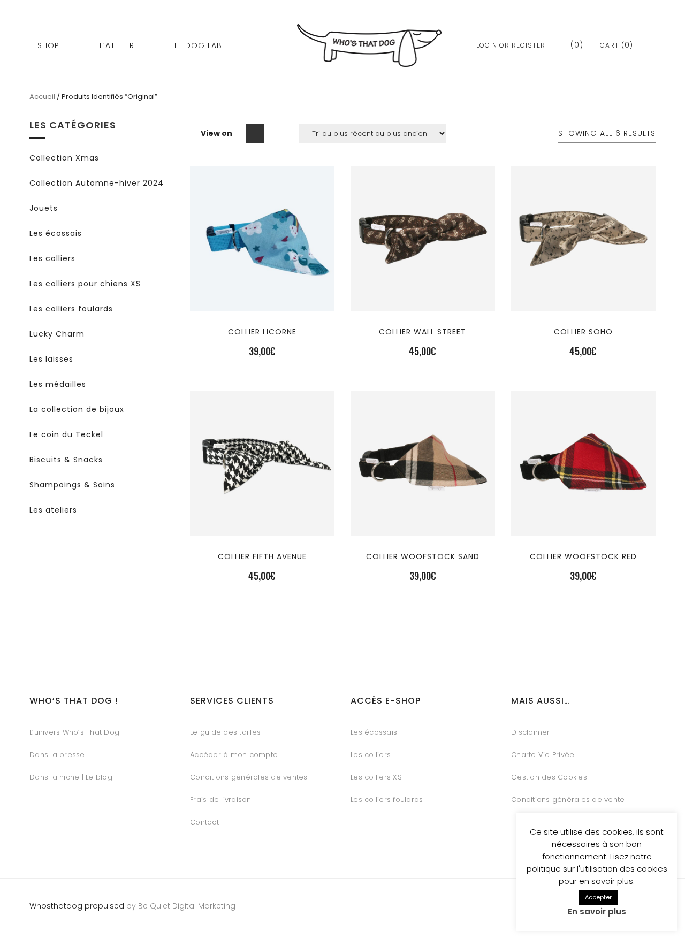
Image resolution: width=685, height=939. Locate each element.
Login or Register (510, 45)
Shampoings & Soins (72, 484)
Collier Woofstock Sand (423, 556)
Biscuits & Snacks (66, 459)
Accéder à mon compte (234, 755)
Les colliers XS (376, 777)
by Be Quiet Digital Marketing (179, 905)
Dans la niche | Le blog (70, 777)
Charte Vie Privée (542, 755)
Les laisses (51, 359)
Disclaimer (530, 732)
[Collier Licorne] (262, 302)
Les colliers (52, 258)
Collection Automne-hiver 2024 (96, 183)
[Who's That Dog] (369, 45)
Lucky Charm (57, 334)
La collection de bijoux (76, 409)
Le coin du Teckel (66, 434)
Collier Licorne (262, 331)
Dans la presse (57, 755)
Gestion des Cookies (549, 777)
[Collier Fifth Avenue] (262, 526)
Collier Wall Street (422, 331)
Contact (204, 822)
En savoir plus (597, 911)
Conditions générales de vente (568, 800)
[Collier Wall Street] (423, 302)
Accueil (42, 96)
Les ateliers (53, 510)
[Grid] (255, 133)
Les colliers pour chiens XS (85, 283)
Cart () (616, 45)
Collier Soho (583, 331)
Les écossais (55, 233)
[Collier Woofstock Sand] (423, 526)
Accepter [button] (598, 897)
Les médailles (57, 384)
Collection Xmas (64, 157)
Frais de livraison (221, 800)
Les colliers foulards (71, 308)
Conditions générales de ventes (249, 777)
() (575, 45)
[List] (277, 133)
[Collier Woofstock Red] (583, 526)
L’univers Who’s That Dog (74, 732)
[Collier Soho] (583, 302)
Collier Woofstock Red (583, 556)
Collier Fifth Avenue (262, 556)
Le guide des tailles (225, 732)
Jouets (43, 208)
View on (216, 133)
